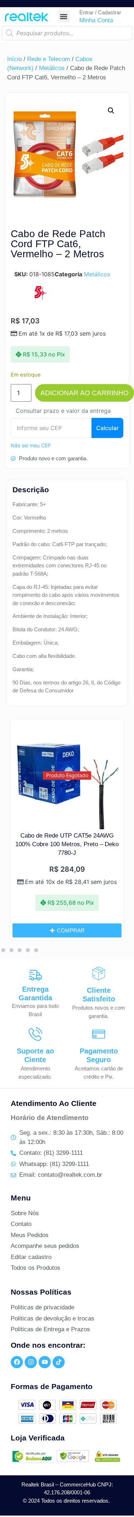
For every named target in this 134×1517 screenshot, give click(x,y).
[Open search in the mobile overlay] (67, 33)
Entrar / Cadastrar (100, 12)
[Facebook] (17, 1362)
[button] (64, 16)
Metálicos (52, 68)
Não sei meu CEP (31, 445)
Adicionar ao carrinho (84, 393)
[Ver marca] (39, 297)
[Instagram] (31, 1362)
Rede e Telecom (48, 59)
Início (14, 59)
